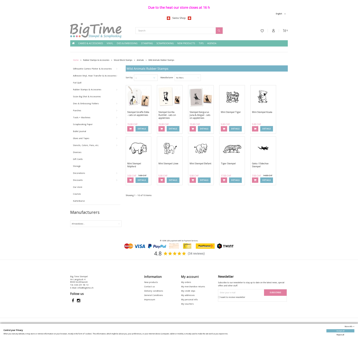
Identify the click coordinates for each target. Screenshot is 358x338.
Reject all (340, 334)
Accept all (340, 330)
